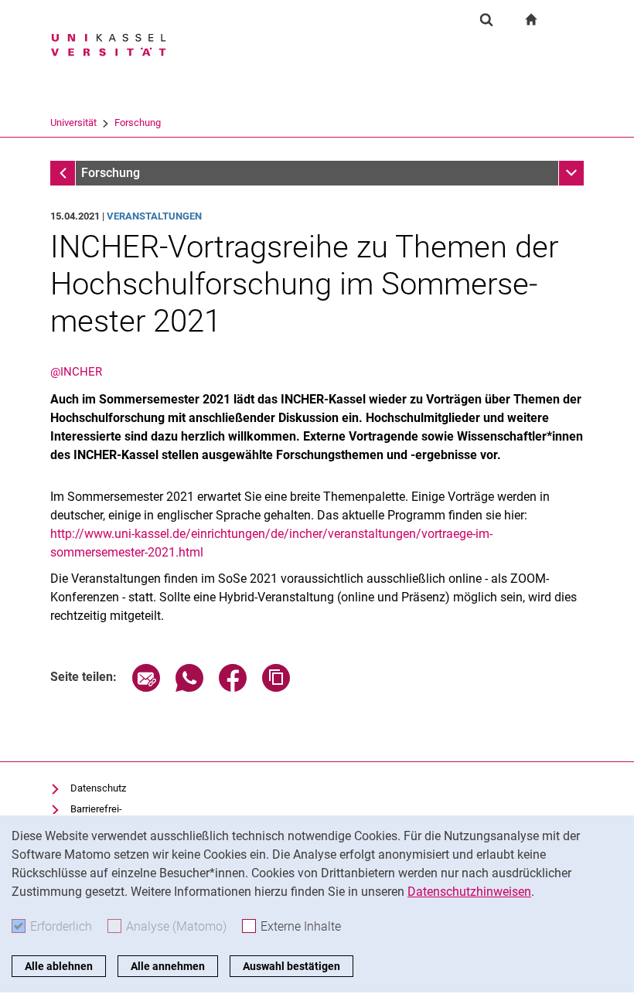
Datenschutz (98, 788)
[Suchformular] (486, 19)
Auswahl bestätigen (291, 966)
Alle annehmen (168, 966)
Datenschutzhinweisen (469, 891)
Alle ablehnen (59, 966)
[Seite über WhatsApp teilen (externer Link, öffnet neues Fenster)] (189, 687)
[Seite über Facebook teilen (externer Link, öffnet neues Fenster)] (233, 687)
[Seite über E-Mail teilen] (146, 687)
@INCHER (76, 372)
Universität (73, 122)
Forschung (137, 122)
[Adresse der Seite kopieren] (276, 687)
